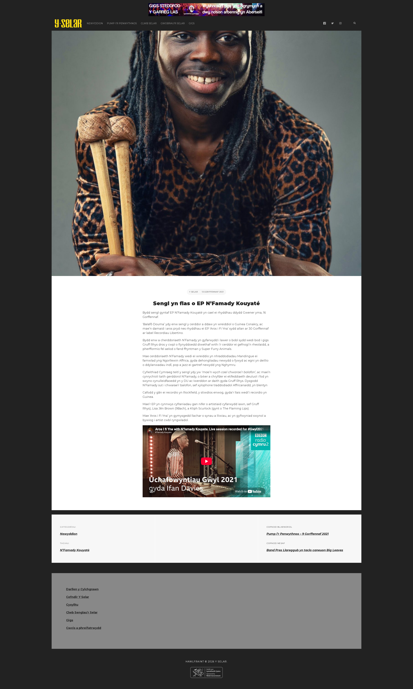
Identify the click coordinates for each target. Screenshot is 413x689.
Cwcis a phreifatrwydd (83, 628)
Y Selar (193, 292)
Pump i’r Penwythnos (122, 23)
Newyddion (95, 23)
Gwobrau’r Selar (173, 23)
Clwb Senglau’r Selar (82, 612)
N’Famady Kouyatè (74, 550)
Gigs (192, 23)
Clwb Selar (149, 23)
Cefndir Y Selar (77, 597)
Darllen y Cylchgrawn (82, 589)
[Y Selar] (68, 23)
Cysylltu (72, 605)
